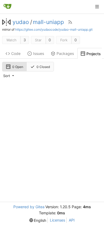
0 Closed (43, 67)
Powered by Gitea (29, 206)
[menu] (9, 76)
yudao (21, 22)
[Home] (7, 6)
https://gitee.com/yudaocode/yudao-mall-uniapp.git (54, 29)
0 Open (17, 67)
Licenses (57, 220)
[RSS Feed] (70, 22)
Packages (65, 53)
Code (16, 53)
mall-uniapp (48, 22)
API (72, 220)
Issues (38, 53)
